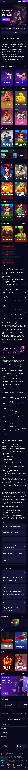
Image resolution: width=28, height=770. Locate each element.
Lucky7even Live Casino (8, 251)
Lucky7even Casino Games (8, 246)
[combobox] (21, 746)
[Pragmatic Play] (8, 704)
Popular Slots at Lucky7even (9, 248)
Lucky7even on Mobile (8, 259)
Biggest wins (4, 150)
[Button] (1, 1)
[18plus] (13, 765)
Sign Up (5, 693)
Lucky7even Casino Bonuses (9, 254)
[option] (6, 28)
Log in (19, 1)
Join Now (5, 19)
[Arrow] (3, 15)
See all (24, 66)
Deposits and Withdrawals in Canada (11, 257)
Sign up (25, 1)
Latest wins (12, 150)
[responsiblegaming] (19, 765)
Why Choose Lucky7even (8, 262)
